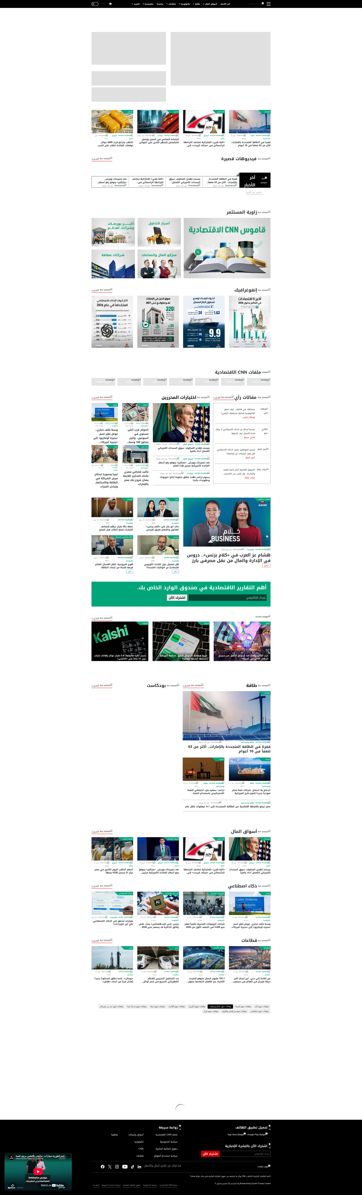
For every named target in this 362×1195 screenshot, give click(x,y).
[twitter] (139, 1167)
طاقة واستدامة (247, 742)
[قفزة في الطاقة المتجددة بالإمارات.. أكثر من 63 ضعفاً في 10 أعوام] (250, 121)
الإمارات (267, 111)
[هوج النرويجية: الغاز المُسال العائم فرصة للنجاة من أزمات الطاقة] (112, 545)
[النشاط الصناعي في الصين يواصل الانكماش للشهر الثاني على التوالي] (158, 121)
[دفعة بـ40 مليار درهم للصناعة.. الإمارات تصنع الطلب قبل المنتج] (112, 507)
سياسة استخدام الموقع (111, 1185)
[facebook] (102, 1167)
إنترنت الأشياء (219, 948)
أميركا (206, 623)
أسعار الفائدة (173, 839)
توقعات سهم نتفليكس (260, 1011)
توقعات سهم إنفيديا (243, 1007)
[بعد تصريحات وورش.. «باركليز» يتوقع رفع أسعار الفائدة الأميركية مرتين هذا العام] (158, 849)
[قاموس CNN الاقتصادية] (227, 248)
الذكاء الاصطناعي (125, 893)
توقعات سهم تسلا (157, 1007)
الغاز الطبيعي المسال (123, 537)
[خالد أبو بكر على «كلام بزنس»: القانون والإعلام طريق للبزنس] (158, 507)
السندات (206, 405)
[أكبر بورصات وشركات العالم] (113, 232)
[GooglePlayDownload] (257, 1135)
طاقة (197, 4)
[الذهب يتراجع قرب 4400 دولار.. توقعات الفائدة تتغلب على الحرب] (112, 121)
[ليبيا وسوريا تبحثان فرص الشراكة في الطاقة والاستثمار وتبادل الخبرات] (104, 454)
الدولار (145, 405)
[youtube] (125, 1167)
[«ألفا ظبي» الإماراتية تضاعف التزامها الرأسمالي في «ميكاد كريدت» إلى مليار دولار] (204, 121)
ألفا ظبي (220, 111)
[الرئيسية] (256, 4)
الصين (176, 111)
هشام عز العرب (264, 499)
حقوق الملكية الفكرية (132, 1185)
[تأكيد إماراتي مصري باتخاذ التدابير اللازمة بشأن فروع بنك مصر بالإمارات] (135, 454)
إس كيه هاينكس (171, 893)
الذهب (129, 111)
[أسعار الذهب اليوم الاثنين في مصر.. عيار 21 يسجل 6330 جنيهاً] (112, 849)
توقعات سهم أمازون (197, 1007)
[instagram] (117, 1167)
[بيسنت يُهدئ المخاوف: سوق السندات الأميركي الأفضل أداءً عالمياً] (181, 422)
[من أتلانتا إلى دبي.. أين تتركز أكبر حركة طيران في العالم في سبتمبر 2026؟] (250, 957)
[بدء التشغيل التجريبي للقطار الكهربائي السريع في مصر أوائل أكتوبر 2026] (158, 957)
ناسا (130, 948)
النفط (268, 759)
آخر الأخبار (225, 4)
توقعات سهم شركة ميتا (136, 1007)
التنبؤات (145, 623)
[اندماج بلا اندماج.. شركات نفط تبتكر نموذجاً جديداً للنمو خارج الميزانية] (250, 769)
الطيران (267, 948)
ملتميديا (250, 549)
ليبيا (115, 446)
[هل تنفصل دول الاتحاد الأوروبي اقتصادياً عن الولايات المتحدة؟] (158, 545)
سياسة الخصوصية (150, 1185)
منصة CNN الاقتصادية (168, 1185)
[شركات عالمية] (113, 264)
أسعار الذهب (127, 839)
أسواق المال (211, 4)
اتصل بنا (96, 1185)
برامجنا (160, 4)
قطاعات (172, 4)
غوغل (115, 405)
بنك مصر (144, 446)
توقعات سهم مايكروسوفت (220, 1007)
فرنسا (176, 537)
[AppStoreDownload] (237, 1135)
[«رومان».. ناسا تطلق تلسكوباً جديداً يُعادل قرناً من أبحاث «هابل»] (112, 957)
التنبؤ (268, 623)
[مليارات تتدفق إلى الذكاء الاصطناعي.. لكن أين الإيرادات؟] (112, 903)
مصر (176, 499)
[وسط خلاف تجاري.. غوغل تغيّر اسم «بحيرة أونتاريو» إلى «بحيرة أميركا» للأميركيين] (104, 412)
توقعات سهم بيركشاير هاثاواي (234, 1011)
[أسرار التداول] (159, 232)
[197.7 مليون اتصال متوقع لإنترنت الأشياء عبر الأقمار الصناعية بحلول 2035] (204, 957)
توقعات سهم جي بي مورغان (111, 1007)
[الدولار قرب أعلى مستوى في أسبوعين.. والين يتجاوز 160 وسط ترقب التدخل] (135, 412)
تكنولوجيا (185, 4)
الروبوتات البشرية (217, 893)
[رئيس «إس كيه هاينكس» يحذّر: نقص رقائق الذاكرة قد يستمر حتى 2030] (158, 903)
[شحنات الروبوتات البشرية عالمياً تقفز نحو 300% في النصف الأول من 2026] (204, 903)
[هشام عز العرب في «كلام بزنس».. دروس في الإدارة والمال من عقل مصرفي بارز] (227, 522)
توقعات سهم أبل (262, 1007)
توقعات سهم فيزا (211, 1011)
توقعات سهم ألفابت (177, 1007)
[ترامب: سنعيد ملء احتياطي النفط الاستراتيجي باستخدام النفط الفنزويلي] (203, 769)
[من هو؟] (159, 264)
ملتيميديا (149, 4)
